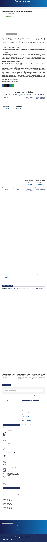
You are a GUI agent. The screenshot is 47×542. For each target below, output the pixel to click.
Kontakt (34, 525)
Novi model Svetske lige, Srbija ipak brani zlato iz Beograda (8, 376)
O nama (35, 523)
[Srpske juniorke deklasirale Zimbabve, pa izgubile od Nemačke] (4, 445)
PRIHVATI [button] (10, 539)
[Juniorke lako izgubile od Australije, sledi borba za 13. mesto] (4, 459)
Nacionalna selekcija (9, 8)
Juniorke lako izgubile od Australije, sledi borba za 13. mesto (13, 453)
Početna (2, 8)
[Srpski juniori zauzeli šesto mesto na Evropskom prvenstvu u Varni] (4, 479)
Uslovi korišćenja (36, 527)
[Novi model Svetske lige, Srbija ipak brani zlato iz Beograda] (8, 330)
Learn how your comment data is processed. (29, 395)
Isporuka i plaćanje (37, 529)
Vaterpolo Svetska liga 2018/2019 (13, 81)
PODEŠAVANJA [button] (5, 539)
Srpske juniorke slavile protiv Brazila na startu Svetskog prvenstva (13, 468)
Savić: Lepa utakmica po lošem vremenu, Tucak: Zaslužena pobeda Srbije (23, 376)
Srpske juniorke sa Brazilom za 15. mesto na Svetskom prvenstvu (13, 428)
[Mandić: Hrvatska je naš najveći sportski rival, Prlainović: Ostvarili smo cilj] (38, 330)
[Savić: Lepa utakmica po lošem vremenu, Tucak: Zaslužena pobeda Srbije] (23, 330)
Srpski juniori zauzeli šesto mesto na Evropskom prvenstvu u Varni (13, 474)
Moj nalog (35, 533)
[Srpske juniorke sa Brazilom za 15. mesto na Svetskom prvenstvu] (4, 432)
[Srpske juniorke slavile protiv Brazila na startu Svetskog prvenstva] (4, 470)
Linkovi (34, 531)
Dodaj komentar (11, 13)
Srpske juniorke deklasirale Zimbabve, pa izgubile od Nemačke (12, 440)
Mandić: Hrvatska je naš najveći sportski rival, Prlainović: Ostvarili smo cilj (38, 376)
